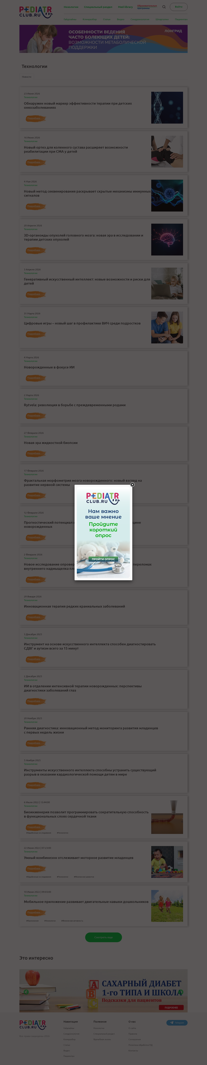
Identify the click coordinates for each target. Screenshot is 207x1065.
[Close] (132, 484)
